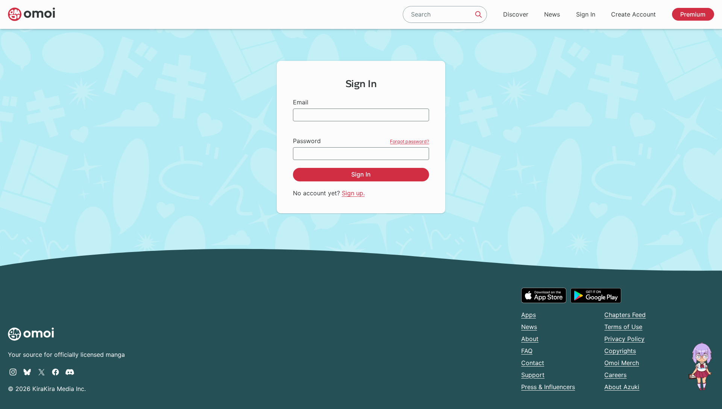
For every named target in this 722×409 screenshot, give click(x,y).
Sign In (585, 14)
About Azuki (621, 387)
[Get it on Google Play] (595, 295)
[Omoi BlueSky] (27, 372)
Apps (528, 314)
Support (533, 375)
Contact (532, 363)
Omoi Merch (621, 363)
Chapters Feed (625, 314)
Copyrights (620, 351)
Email (300, 102)
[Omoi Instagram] (13, 372)
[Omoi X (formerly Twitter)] (41, 372)
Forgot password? (409, 141)
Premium (692, 14)
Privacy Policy (624, 339)
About (529, 339)
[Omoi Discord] (70, 372)
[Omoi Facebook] (55, 372)
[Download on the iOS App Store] (543, 295)
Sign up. (353, 193)
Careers (615, 375)
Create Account (633, 14)
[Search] (479, 14)
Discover (515, 14)
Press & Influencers (548, 387)
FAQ (526, 351)
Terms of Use (623, 327)
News (552, 14)
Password (307, 141)
